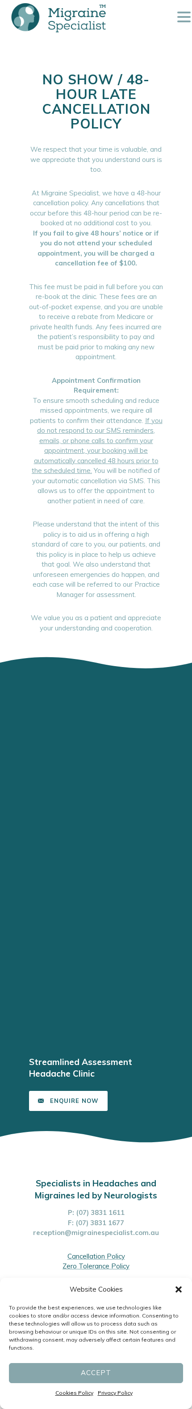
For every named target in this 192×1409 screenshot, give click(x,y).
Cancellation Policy (96, 1256)
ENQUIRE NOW (74, 1100)
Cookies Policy (74, 1392)
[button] (178, 1289)
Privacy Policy (115, 1392)
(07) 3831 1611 (100, 1212)
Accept (96, 1372)
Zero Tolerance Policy (96, 1266)
